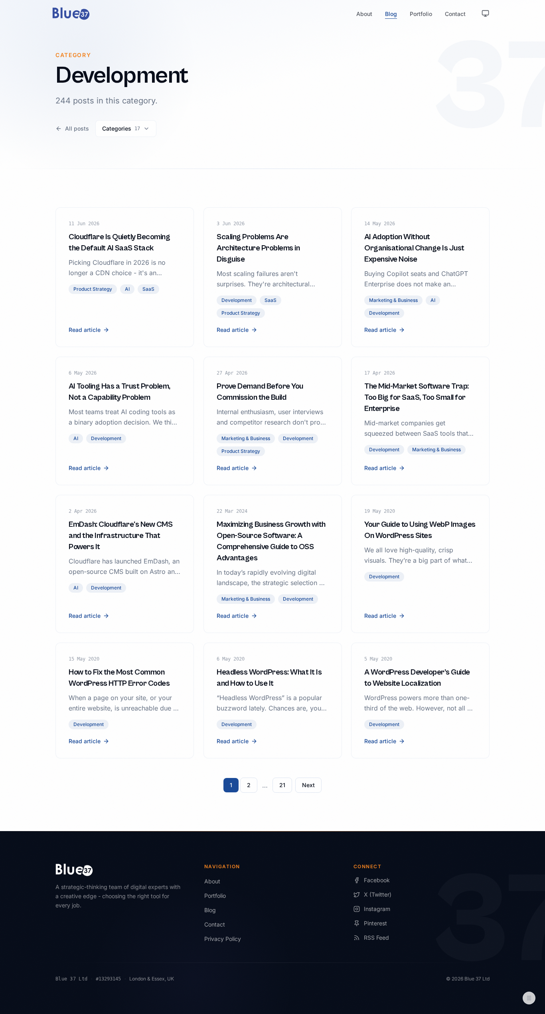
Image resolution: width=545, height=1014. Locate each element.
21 (282, 785)
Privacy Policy (222, 938)
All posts (77, 128)
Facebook (377, 880)
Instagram (377, 908)
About (364, 13)
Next (308, 785)
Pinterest (375, 923)
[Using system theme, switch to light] (485, 13)
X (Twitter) (377, 894)
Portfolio (421, 13)
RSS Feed (376, 937)
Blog (391, 13)
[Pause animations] (529, 998)
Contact (455, 13)
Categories (121, 128)
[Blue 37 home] (71, 13)
